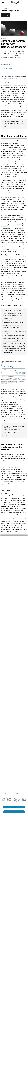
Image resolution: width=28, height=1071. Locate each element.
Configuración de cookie (6, 803)
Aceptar (14, 811)
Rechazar (14, 807)
